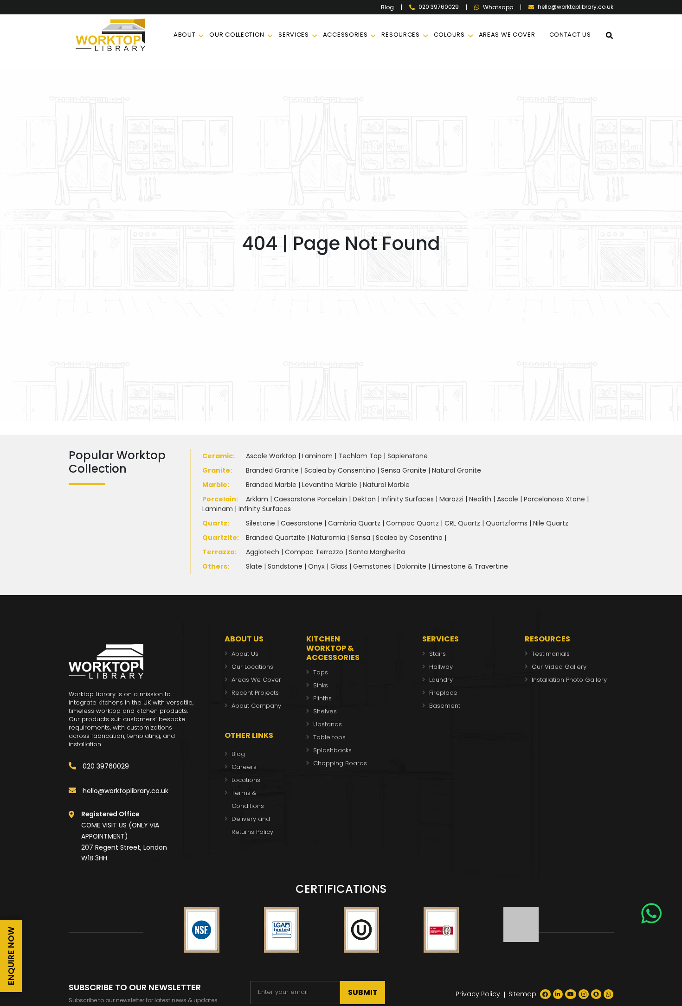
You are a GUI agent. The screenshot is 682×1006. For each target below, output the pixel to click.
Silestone (260, 523)
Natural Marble (386, 484)
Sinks (320, 685)
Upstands (327, 724)
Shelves (325, 711)
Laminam (317, 456)
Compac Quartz (412, 523)
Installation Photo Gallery (569, 679)
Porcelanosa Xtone (554, 499)
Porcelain (219, 499)
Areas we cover (507, 34)
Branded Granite (272, 470)
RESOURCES (400, 34)
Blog (387, 7)
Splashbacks (332, 750)
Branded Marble (271, 484)
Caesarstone (301, 523)
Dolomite (411, 566)
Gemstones (372, 566)
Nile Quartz (550, 523)
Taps (320, 672)
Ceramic (217, 456)
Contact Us (570, 34)
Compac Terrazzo (314, 552)
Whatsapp (498, 7)
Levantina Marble (329, 484)
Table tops (329, 737)
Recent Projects (255, 692)
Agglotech (262, 552)
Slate (254, 566)
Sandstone (285, 566)
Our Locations (252, 666)
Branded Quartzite (275, 537)
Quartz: (215, 523)
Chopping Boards (340, 763)
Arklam (257, 499)
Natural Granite (456, 470)
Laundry (441, 679)
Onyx (316, 566)
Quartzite (219, 537)
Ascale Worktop (271, 456)
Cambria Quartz (354, 523)
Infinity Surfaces (407, 499)
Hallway (441, 666)
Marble (214, 484)
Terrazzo (218, 552)
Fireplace (443, 692)
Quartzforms (507, 523)
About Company (256, 705)
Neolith (480, 499)
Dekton (364, 499)
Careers (244, 767)
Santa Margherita (377, 552)
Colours (449, 34)
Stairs (437, 653)
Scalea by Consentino (339, 470)
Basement (444, 705)
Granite (216, 470)
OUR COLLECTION (236, 34)
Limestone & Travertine (470, 566)
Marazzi (451, 499)
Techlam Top (360, 456)
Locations (246, 779)
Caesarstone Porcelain (310, 499)
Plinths (322, 698)
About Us (245, 653)
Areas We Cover (256, 679)
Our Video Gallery (559, 666)
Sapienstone (407, 456)
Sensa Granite (403, 470)
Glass (338, 566)
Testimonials (551, 653)
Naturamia (328, 537)
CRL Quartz (462, 523)
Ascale (507, 499)
